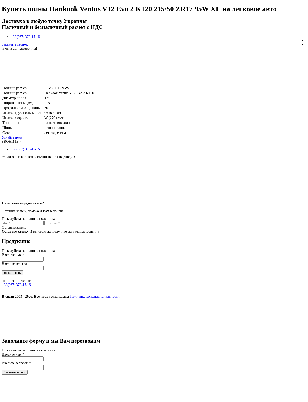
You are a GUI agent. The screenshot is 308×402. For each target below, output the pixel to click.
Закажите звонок (15, 44)
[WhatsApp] (241, 331)
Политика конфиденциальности (95, 296)
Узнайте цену (12, 137)
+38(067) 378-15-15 (25, 37)
